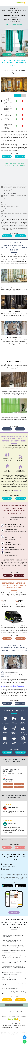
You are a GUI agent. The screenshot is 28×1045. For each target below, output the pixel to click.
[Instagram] (13, 1015)
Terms (13, 1019)
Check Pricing (19, 787)
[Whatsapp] (10, 1015)
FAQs (9, 1019)
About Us (4, 1019)
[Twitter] (17, 1015)
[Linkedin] (21, 1015)
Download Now (14, 915)
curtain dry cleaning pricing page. (17, 690)
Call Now (8, 790)
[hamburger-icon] (3, 2)
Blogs (18, 1019)
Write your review (7, 843)
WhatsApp (19, 790)
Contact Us (23, 1019)
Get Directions (8, 787)
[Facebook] (6, 1015)
